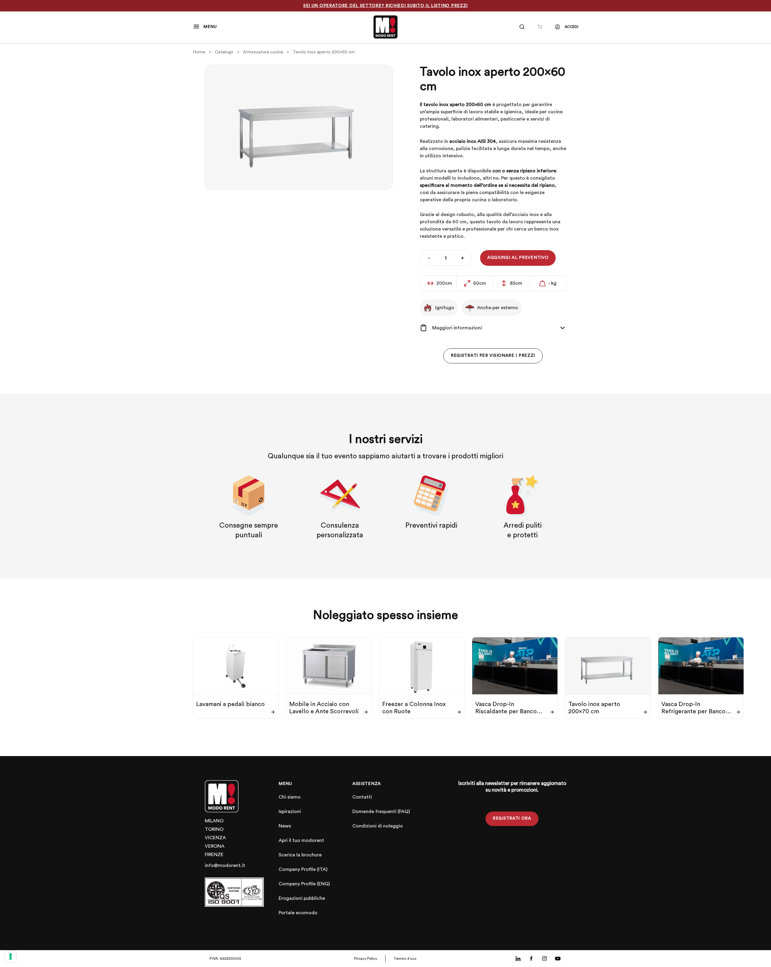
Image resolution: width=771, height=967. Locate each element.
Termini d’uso (405, 958)
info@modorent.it (225, 865)
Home (199, 52)
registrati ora (512, 818)
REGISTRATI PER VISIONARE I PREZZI (493, 355)
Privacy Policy (365, 958)
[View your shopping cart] (539, 26)
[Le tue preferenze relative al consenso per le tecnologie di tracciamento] (10, 956)
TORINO (214, 829)
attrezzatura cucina (263, 52)
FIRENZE (214, 854)
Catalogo (224, 52)
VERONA (214, 846)
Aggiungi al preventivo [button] (517, 258)
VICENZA (215, 837)
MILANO (214, 820)
